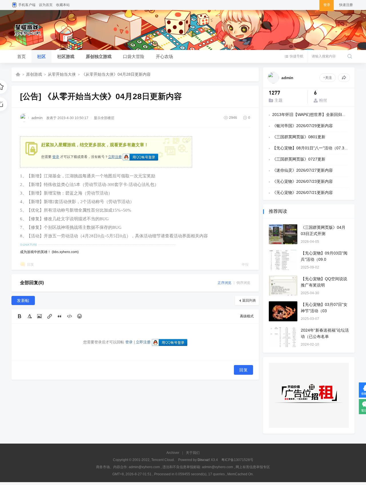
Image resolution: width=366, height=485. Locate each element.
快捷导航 (296, 56)
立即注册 (115, 157)
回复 (30, 264)
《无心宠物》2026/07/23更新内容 (302, 181)
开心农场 (164, 56)
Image (39, 316)
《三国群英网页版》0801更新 (298, 137)
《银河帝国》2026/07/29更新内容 (302, 125)
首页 (21, 56)
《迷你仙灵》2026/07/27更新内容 (302, 170)
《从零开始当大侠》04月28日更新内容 (116, 74)
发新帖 (23, 300)
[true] (349, 56)
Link (49, 316)
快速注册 (346, 5)
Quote (59, 316)
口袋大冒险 (133, 56)
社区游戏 (65, 56)
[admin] (273, 77)
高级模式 (247, 316)
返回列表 (249, 300)
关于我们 (193, 453)
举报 (245, 264)
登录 (55, 157)
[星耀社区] (33, 39)
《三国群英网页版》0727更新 (298, 159)
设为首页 (46, 5)
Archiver (172, 453)
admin (37, 117)
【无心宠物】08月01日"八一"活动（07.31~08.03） (317, 148)
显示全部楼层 (104, 118)
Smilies (79, 316)
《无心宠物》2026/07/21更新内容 (302, 192)
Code (69, 316)
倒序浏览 (243, 283)
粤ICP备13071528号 (237, 460)
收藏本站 (63, 5)
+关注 (327, 78)
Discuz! (204, 460)
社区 (41, 56)
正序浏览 (224, 283)
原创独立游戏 (99, 56)
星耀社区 (18, 74)
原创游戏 (34, 74)
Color (29, 316)
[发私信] (344, 77)
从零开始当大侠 (62, 74)
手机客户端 (26, 5)
